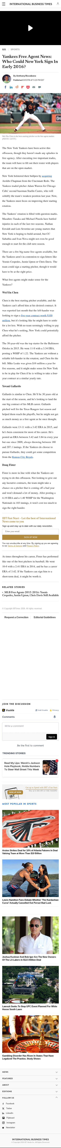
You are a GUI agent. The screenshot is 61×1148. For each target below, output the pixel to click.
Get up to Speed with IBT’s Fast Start (41, 788)
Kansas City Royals (22, 457)
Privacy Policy (33, 546)
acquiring (47, 176)
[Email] (33, 87)
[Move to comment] (39, 87)
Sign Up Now (15, 792)
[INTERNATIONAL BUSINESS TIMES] (31, 4)
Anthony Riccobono (26, 75)
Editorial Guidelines (45, 617)
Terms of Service (15, 546)
